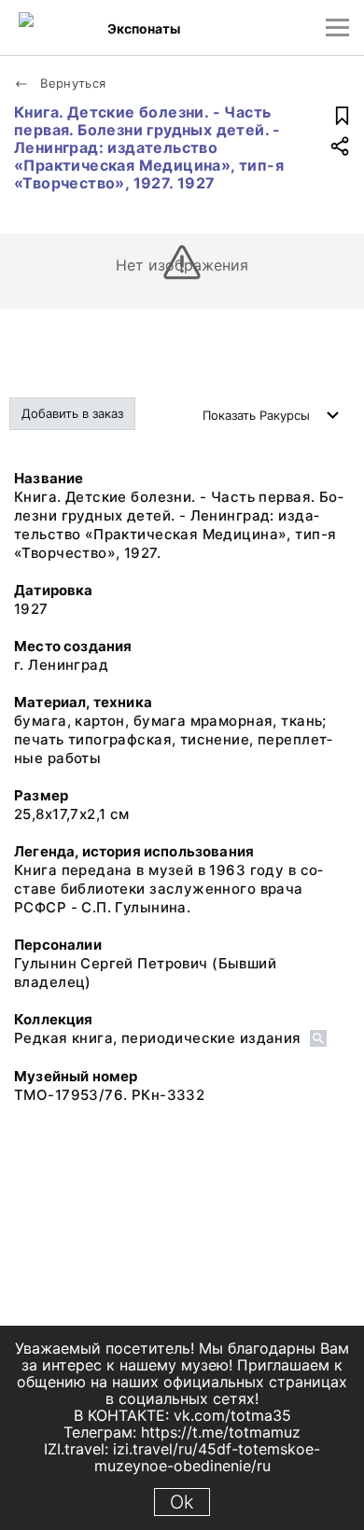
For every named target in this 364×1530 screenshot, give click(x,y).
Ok (182, 1502)
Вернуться (71, 83)
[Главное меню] (337, 27)
